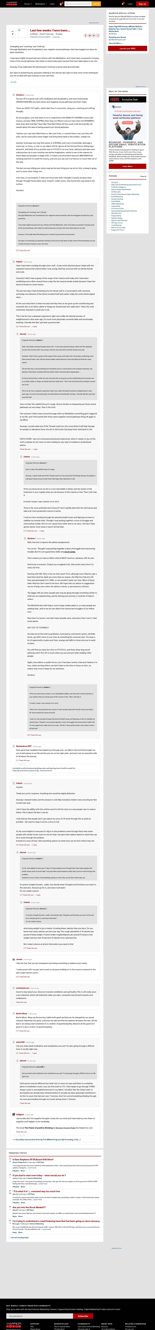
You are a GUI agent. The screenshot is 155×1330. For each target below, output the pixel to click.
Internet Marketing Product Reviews (124, 211)
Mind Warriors (116, 213)
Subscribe (56, 37)
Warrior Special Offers (62, 1326)
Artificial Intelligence (118, 187)
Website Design (116, 218)
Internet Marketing (35, 1178)
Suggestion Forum (117, 230)
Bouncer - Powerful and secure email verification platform (127, 144)
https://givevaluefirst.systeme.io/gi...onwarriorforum (32, 770)
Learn (53, 4)
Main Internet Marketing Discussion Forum (126, 184)
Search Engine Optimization (121, 189)
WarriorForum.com (118, 39)
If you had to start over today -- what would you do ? (39, 1175)
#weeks (13, 82)
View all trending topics (19, 1237)
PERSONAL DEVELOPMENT (40, 37)
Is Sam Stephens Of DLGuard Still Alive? (33, 1159)
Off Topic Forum (117, 223)
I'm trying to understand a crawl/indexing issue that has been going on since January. (56, 1220)
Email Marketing (117, 196)
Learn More (127, 166)
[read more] (32, 1168)
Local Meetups (116, 225)
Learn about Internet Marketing (89, 1326)
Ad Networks (116, 192)
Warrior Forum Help (118, 227)
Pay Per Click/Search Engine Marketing (125, 194)
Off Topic (40, 1162)
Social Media (115, 201)
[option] (127, 132)
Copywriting (115, 206)
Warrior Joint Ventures (119, 220)
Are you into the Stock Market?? (29, 1207)
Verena (113, 33)
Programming (116, 215)
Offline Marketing (117, 204)
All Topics (114, 182)
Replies (16, 1171)
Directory (104, 1326)
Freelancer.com (130, 1326)
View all (143, 176)
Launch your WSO (127, 48)
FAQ (31, 1326)
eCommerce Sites (117, 208)
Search (96, 4)
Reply (15, 1216)
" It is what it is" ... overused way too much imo (36, 1191)
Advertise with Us (94, 23)
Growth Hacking (117, 199)
